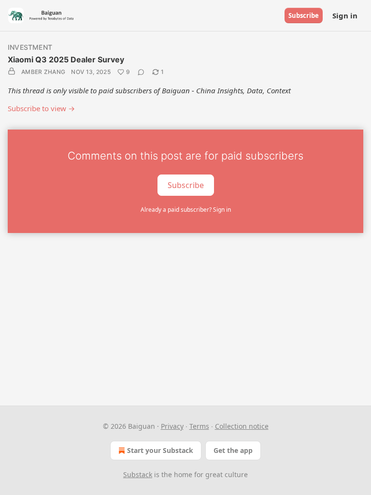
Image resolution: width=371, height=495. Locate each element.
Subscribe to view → (41, 108)
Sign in (344, 15)
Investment (30, 47)
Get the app (233, 450)
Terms (199, 426)
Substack (137, 474)
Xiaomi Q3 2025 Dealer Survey (66, 59)
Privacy (172, 426)
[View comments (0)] (141, 72)
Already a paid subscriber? (186, 209)
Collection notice (242, 426)
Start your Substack (160, 450)
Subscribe (303, 15)
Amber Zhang (43, 71)
